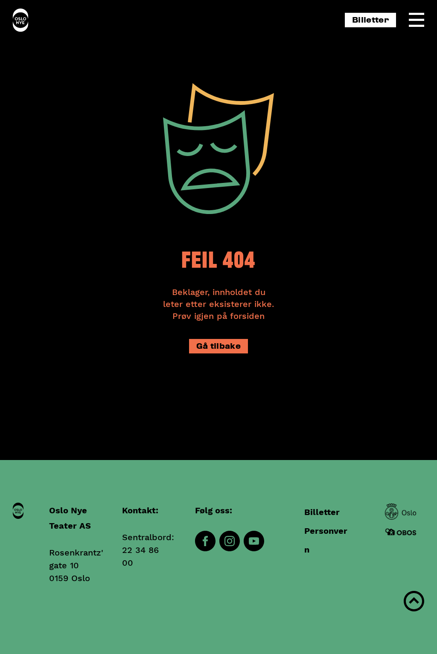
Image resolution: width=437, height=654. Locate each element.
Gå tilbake (218, 346)
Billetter (370, 20)
